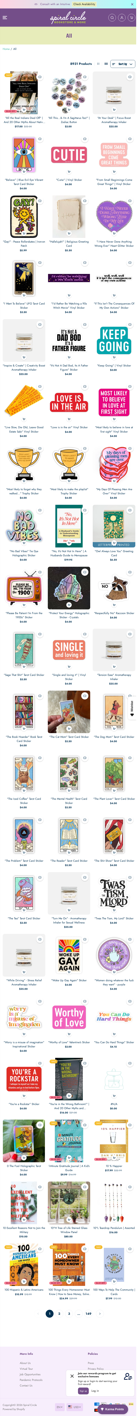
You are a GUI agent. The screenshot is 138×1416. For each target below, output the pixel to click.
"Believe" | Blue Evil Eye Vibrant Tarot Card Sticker (24, 182)
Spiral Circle (30, 1405)
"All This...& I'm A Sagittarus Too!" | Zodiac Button (69, 120)
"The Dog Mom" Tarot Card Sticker (114, 737)
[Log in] (122, 17)
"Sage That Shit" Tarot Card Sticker (24, 675)
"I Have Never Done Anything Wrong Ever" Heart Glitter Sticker (114, 244)
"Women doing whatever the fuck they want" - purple (114, 982)
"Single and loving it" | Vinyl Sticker (69, 677)
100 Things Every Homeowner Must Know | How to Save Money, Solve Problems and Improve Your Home (69, 1292)
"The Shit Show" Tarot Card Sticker (114, 861)
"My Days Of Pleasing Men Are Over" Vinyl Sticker (114, 491)
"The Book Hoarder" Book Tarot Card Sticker (24, 739)
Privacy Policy (96, 1369)
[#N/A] (114, 1079)
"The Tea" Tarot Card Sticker (24, 918)
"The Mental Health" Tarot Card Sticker (69, 801)
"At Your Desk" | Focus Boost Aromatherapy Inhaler (114, 120)
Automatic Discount (92, 4)
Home (6, 49)
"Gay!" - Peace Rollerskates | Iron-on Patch (24, 244)
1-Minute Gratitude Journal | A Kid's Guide (69, 1168)
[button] (5, 17)
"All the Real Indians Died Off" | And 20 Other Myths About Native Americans (24, 120)
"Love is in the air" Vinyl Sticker (69, 427)
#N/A (114, 1104)
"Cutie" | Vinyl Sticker (69, 180)
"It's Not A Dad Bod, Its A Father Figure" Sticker (69, 368)
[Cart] (131, 17)
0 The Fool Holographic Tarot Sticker (24, 1168)
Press (91, 1363)
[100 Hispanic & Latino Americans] (24, 1264)
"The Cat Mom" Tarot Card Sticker (69, 737)
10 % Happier (114, 1166)
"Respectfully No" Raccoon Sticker (114, 613)
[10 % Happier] (114, 1141)
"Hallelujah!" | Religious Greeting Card (69, 244)
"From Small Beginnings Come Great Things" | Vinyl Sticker (114, 182)
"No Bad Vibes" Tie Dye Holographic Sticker (24, 553)
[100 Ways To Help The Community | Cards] (114, 1264)
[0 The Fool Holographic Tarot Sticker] (24, 1141)
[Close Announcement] (132, 4)
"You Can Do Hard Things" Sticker (114, 1042)
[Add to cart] (24, 109)
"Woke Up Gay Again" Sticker (69, 980)
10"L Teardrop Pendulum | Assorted (114, 1228)
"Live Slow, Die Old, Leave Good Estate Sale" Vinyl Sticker (23, 429)
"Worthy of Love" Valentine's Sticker (69, 1042)
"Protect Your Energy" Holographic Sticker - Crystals (69, 615)
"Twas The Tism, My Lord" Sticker (114, 918)
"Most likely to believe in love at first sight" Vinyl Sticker (114, 429)
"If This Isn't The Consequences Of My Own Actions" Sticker (114, 306)
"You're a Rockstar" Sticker (24, 1104)
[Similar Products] (40, 77)
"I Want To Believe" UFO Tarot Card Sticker (24, 306)
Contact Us (26, 1386)
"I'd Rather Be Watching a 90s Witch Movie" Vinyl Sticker (69, 306)
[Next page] (100, 1313)
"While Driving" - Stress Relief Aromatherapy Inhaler (24, 982)
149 (88, 1313)
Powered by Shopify (14, 1409)
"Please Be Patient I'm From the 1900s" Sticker (24, 615)
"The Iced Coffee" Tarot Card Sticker (24, 801)
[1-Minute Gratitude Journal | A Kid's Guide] (69, 1141)
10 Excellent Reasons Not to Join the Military (24, 1230)
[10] (69, 1203)
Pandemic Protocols (31, 1380)
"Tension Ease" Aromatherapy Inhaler (114, 677)
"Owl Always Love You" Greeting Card (114, 553)
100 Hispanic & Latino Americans (23, 1290)
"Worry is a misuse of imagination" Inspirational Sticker (24, 1044)
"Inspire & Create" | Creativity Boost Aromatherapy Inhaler (24, 368)
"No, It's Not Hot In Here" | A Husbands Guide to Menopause (69, 553)
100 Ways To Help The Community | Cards (114, 1292)
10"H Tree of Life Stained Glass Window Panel (69, 1230)
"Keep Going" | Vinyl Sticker (114, 366)
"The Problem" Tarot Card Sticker (24, 861)
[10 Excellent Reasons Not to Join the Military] (24, 1203)
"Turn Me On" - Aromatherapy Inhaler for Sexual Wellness (69, 920)
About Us (25, 1363)
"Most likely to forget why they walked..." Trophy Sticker (24, 491)
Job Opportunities (30, 1374)
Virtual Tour (26, 1369)
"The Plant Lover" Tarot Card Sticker (114, 799)
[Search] (112, 17)
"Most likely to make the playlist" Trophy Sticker (69, 491)
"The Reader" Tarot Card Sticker (69, 861)
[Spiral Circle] (68, 17)
